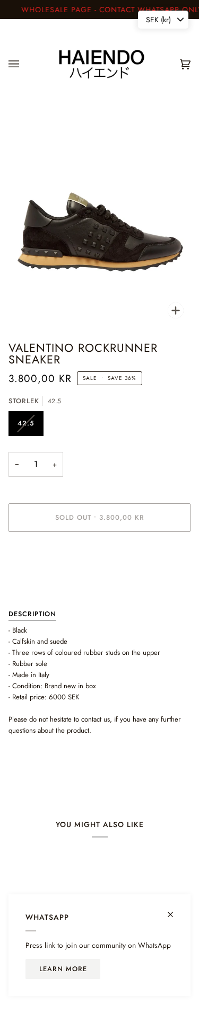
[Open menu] (24, 64)
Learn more (63, 969)
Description (32, 614)
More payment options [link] (41, 581)
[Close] (175, 910)
